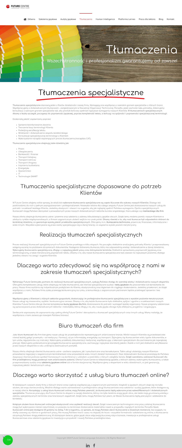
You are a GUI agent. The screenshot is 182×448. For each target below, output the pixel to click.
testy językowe (122, 285)
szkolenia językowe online (54, 363)
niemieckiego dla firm (153, 211)
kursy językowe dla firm (75, 304)
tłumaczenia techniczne (118, 222)
